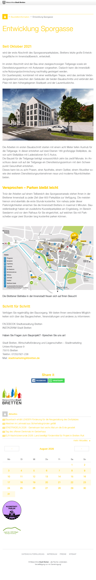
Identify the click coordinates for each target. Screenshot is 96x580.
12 (34, 477)
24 (9, 488)
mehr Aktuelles (81, 440)
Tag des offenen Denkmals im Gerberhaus (26, 432)
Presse (63, 554)
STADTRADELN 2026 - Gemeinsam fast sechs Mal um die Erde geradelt (40, 428)
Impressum (52, 554)
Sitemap (72, 554)
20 (46, 482)
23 (84, 482)
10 (9, 477)
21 (59, 482)
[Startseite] (11, 396)
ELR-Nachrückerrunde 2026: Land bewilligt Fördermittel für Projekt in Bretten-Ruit (45, 436)
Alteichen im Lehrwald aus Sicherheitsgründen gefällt (31, 424)
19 (34, 482)
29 (72, 488)
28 (59, 488)
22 (72, 482)
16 (84, 477)
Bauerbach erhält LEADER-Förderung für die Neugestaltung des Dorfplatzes (42, 420)
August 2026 (47, 448)
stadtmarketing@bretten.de (24, 358)
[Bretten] (14, 2)
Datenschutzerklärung (33, 554)
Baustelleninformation (20, 17)
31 (9, 494)
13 (46, 477)
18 (21, 482)
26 (34, 488)
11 (21, 477)
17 (9, 482)
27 (46, 488)
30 (84, 488)
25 (21, 488)
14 (59, 477)
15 (72, 477)
